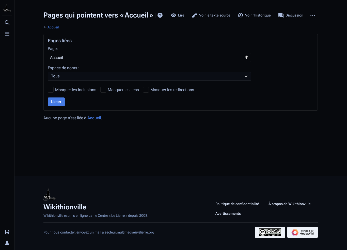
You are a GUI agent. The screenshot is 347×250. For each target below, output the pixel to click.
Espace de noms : (64, 67)
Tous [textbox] (55, 76)
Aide (160, 15)
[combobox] (149, 57)
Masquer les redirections (172, 89)
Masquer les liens (123, 89)
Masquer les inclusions (75, 89)
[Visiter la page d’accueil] (7, 8)
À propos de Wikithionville (290, 204)
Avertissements (228, 213)
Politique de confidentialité (237, 204)
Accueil (53, 27)
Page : (53, 48)
